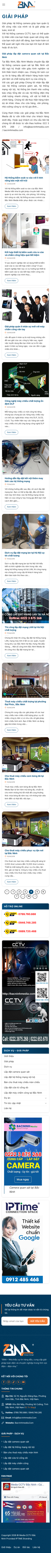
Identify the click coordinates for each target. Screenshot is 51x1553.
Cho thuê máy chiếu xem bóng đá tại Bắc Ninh (24, 777)
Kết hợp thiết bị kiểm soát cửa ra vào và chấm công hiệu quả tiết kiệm (24, 253)
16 (29, 896)
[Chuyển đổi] (46, 1098)
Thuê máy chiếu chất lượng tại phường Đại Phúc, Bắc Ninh (25, 703)
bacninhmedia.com (13, 130)
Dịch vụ (8, 1066)
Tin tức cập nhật (12, 1103)
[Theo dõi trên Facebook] (3, 1382)
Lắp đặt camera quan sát (17, 1071)
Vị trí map (30, 1407)
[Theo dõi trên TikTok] (13, 1382)
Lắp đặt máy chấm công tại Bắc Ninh (23, 1092)
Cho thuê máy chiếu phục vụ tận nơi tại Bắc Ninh (24, 852)
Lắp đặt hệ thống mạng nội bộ (19, 1077)
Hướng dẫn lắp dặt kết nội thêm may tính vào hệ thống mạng (24, 479)
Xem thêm (11, 206)
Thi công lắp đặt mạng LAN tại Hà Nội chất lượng (24, 628)
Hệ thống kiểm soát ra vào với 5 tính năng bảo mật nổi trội (24, 179)
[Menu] (3, 4)
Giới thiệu (9, 1056)
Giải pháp (9, 1061)
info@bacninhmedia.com (36, 126)
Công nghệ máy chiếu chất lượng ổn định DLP (24, 402)
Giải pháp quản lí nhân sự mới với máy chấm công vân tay (25, 328)
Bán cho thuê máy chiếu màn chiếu (22, 1082)
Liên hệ (7, 1108)
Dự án (7, 1098)
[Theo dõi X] (18, 1382)
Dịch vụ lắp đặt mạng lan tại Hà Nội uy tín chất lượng (25, 554)
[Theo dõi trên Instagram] (9, 1382)
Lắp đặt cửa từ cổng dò (16, 1087)
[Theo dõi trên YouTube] (23, 1382)
